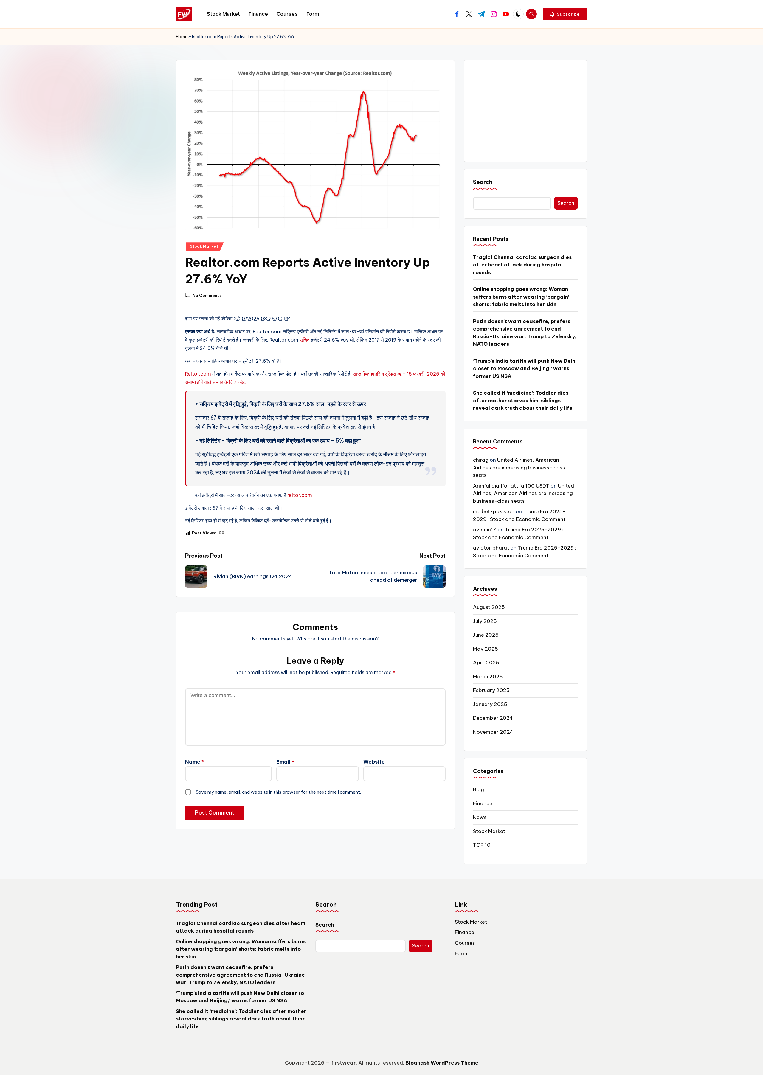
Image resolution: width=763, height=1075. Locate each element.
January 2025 (490, 704)
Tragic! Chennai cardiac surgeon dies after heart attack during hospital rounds (522, 265)
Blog (478, 789)
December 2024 (493, 718)
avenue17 (484, 529)
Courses (465, 943)
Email (285, 761)
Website (374, 761)
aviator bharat (491, 548)
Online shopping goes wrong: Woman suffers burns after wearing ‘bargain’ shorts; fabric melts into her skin (521, 297)
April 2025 (486, 662)
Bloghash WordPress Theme (441, 1063)
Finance (482, 803)
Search (482, 182)
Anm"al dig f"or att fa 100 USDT (511, 486)
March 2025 (488, 676)
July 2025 (485, 621)
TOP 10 (482, 845)
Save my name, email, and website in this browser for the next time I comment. (278, 792)
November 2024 (493, 732)
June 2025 (486, 635)
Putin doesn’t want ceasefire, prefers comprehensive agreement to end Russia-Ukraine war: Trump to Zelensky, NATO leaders (524, 333)
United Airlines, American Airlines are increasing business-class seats (519, 467)
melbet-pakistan (493, 511)
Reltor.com (198, 374)
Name (194, 761)
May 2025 (485, 649)
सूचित (305, 340)
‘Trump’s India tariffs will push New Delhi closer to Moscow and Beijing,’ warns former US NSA (525, 368)
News (480, 817)
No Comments (207, 295)
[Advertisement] (525, 111)
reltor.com (299, 495)
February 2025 (491, 690)
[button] (565, 14)
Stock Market (204, 246)
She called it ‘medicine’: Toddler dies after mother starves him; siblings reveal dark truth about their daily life (523, 400)
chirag (480, 460)
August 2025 (489, 607)
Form (461, 953)
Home (181, 36)
